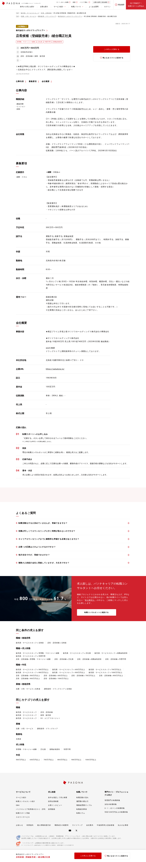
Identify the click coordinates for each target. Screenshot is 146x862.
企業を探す (44, 7)
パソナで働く (84, 2)
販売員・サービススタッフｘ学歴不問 (30, 656)
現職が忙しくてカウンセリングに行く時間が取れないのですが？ (45, 531)
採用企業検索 (53, 801)
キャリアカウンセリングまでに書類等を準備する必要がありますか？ (47, 539)
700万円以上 (49, 760)
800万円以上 (62, 760)
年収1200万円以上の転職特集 (116, 812)
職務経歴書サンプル (84, 805)
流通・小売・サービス (24, 728)
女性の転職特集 (111, 804)
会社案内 (89, 825)
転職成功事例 (81, 809)
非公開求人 (90, 600)
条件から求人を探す (27, 7)
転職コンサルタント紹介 (25, 801)
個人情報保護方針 (44, 825)
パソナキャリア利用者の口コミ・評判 (30, 809)
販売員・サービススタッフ (26, 712)
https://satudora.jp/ (55, 369)
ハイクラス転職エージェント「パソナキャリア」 (31, 3)
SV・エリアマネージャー (50, 718)
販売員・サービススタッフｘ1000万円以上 (105, 672)
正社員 (43, 749)
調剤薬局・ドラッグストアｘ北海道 (58, 689)
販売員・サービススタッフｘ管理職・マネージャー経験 (37, 653)
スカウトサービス (23, 817)
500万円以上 (21, 760)
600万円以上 (35, 760)
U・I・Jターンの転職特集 (115, 808)
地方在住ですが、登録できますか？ (33, 555)
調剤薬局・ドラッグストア (47, 728)
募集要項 (33, 81)
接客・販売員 (45, 715)
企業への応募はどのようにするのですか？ (36, 547)
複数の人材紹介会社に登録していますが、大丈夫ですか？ (42, 563)
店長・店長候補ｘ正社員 (63, 659)
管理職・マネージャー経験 (26, 749)
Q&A (18, 805)
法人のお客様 (123, 825)
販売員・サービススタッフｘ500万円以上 (32, 669)
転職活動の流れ (82, 797)
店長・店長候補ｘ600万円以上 (56, 675)
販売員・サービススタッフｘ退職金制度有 (111, 653)
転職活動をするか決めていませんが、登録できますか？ (42, 523)
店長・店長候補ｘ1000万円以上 (56, 678)
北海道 (18, 739)
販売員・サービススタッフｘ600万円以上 (68, 669)
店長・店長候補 (46, 712)
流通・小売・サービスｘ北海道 (28, 689)
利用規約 (30, 825)
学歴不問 (67, 749)
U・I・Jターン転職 (62, 2)
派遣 (74, 2)
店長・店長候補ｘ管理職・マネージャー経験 (33, 659)
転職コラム (80, 813)
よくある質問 (93, 7)
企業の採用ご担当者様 (100, 2)
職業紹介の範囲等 (62, 825)
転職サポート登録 (23, 813)
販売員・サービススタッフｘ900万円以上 (68, 672)
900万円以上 (76, 760)
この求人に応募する (111, 49)
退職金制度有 (55, 749)
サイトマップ (77, 825)
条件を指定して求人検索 (57, 797)
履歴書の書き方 (82, 801)
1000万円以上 (90, 760)
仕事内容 (20, 81)
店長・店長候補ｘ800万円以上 (111, 675)
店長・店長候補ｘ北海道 (56, 643)
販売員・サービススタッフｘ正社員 (77, 653)
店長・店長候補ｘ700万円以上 (83, 675)
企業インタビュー (55, 805)
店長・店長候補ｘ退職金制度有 (89, 659)
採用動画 (51, 809)
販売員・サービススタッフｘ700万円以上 (105, 669)
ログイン (107, 7)
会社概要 (46, 81)
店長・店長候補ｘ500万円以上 (28, 675)
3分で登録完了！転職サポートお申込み (136, 4)
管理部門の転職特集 (112, 800)
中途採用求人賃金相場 (105, 825)
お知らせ (19, 825)
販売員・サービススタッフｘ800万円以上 (32, 672)
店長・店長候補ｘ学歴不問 (115, 659)
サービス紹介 (21, 797)
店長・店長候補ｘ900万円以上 (28, 678)
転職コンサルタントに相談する (96, 612)
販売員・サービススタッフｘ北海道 (30, 643)
